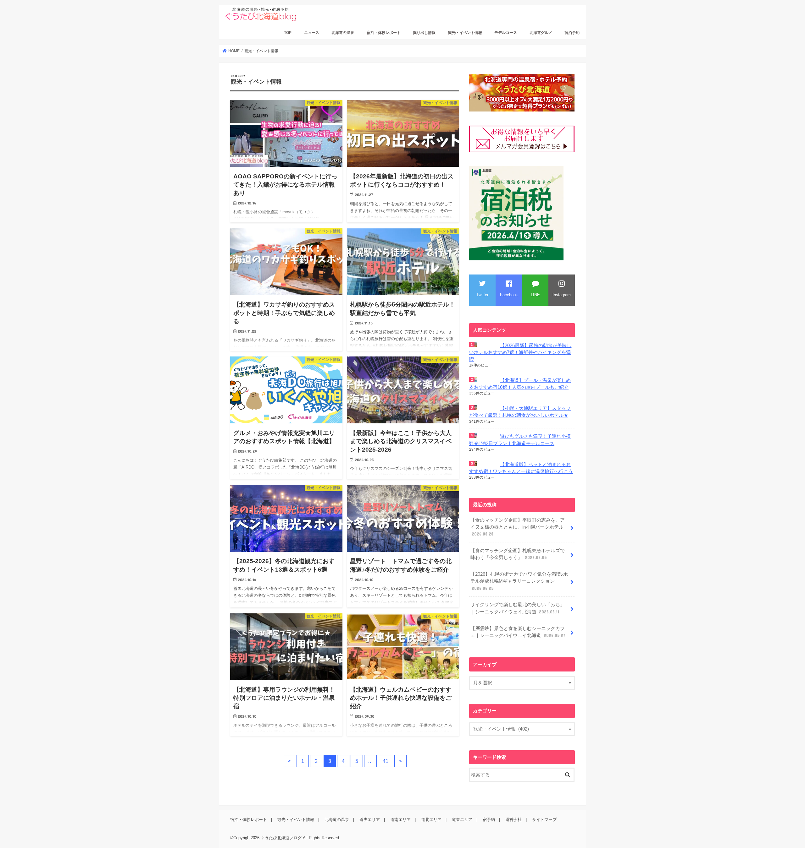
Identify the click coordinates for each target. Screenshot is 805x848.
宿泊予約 (572, 32)
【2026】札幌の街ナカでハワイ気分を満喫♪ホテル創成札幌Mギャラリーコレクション (519, 581)
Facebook (509, 294)
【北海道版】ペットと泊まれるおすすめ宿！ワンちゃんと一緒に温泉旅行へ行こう (521, 468)
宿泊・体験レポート (384, 32)
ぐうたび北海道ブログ (281, 838)
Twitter (482, 294)
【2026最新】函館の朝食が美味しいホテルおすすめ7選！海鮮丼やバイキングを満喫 (520, 352)
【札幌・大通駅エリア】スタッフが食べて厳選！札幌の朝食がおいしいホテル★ (520, 412)
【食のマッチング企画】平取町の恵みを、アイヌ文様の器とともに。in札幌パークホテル (517, 527)
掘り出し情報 (424, 32)
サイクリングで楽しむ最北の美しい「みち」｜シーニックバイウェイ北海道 (517, 608)
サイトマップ (544, 820)
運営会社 (513, 820)
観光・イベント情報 (465, 32)
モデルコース (505, 32)
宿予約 (489, 820)
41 (385, 761)
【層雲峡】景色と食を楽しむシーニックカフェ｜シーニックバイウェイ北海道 (517, 632)
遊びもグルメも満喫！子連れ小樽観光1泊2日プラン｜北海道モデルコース (520, 440)
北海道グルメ (541, 32)
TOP (287, 32)
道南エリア (400, 820)
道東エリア (462, 820)
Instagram (561, 294)
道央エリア (369, 820)
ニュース (311, 32)
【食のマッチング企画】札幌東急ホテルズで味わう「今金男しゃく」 (517, 554)
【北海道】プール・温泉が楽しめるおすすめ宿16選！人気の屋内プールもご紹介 (520, 384)
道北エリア (431, 820)
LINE (535, 294)
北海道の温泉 (342, 32)
